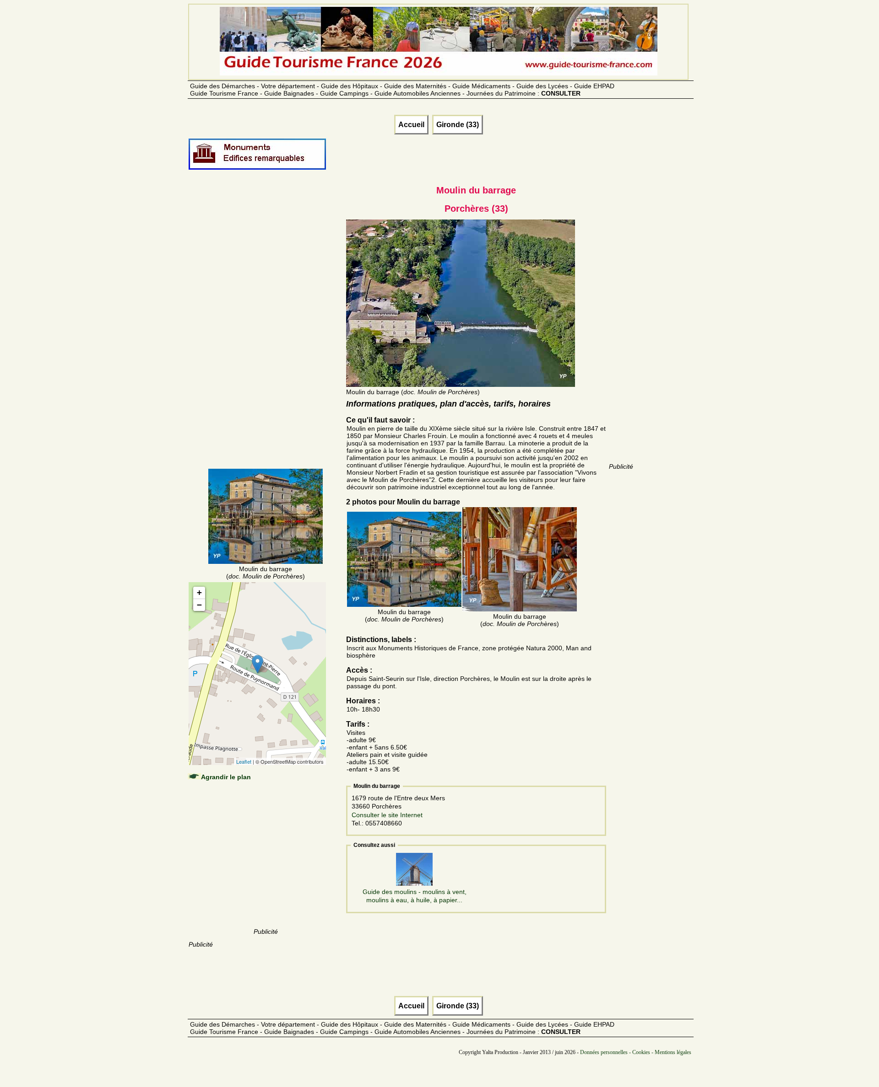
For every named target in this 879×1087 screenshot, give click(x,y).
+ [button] (199, 592)
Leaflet (243, 761)
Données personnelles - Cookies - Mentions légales (635, 1052)
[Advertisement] (265, 330)
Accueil (411, 125)
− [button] (199, 605)
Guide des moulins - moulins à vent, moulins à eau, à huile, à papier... (415, 896)
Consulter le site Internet (387, 815)
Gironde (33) (457, 125)
